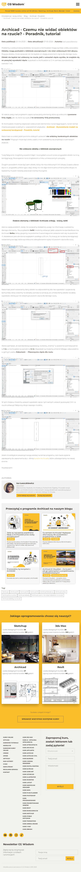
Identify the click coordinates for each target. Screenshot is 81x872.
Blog (26, 16)
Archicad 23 (34, 592)
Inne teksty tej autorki (26, 495)
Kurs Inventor (28, 780)
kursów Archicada (41, 458)
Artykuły (6, 758)
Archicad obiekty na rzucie (11, 599)
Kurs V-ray (27, 826)
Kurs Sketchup (28, 813)
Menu (77, 4)
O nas (5, 764)
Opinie (5, 756)
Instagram (16, 835)
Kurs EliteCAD (28, 769)
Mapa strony (8, 767)
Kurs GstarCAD (28, 774)
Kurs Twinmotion (29, 821)
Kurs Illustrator (29, 777)
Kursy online (8, 737)
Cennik (5, 753)
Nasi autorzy (8, 761)
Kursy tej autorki (44, 495)
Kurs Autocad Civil (30, 756)
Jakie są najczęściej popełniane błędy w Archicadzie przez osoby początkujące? (20, 534)
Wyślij (60, 787)
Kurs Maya (26, 790)
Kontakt (6, 772)
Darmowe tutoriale (10, 743)
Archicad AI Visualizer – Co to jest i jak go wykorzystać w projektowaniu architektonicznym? (58, 571)
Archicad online (60, 592)
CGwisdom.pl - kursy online (12, 16)
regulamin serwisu (10, 769)
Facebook (11, 835)
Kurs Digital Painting (31, 766)
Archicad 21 (14, 592)
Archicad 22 (24, 592)
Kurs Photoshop (29, 795)
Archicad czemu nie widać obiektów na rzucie (47, 595)
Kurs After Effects (30, 745)
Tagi (3, 588)
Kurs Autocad (28, 753)
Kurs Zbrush (27, 829)
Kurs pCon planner (30, 793)
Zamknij (76, 11)
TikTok (22, 835)
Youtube (5, 835)
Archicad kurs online (9, 595)
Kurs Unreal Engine (30, 824)
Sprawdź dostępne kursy (40, 719)
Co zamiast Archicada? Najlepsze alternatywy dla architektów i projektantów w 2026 (57, 534)
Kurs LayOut (27, 782)
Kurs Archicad (28, 747)
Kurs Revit (27, 808)
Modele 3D (7, 745)
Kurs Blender (28, 758)
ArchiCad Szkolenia (46, 592)
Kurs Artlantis (28, 750)
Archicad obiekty (24, 595)
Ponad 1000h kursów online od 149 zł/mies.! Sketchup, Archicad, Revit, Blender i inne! (37, 11)
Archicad (6, 592)
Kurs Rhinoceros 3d (30, 811)
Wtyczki (6, 740)
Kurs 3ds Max (28, 737)
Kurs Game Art (28, 771)
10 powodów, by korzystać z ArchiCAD (18, 570)
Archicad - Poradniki (37, 16)
